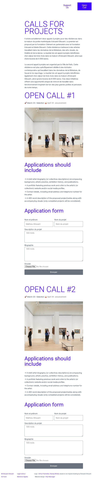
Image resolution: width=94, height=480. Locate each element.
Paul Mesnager (50, 477)
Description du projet (33, 229)
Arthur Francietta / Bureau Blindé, (49, 474)
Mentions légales (22, 477)
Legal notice (21, 474)
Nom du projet (60, 220)
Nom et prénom (31, 220)
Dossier (27, 264)
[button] (13, 8)
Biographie (28, 245)
